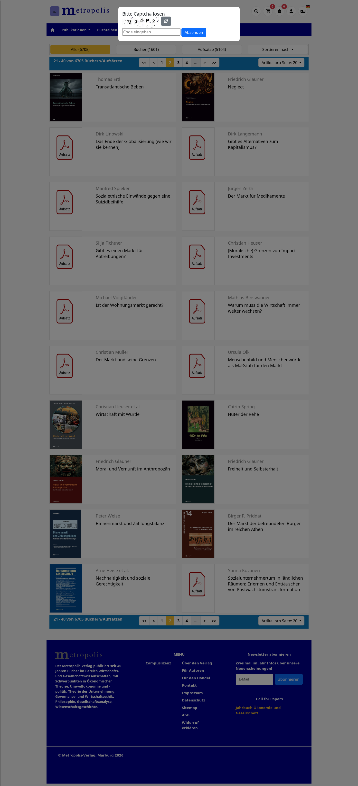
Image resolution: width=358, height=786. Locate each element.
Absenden (194, 32)
